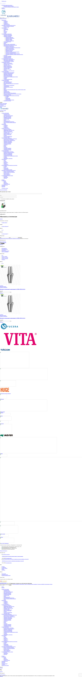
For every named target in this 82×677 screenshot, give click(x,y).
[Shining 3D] (5, 415)
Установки (5, 176)
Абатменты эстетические (10, 40)
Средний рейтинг (5, 249)
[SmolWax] (14, 367)
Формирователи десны (7, 626)
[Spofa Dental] (2, 411)
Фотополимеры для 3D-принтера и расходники (11, 95)
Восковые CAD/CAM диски (8, 608)
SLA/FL (7, 97)
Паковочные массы (7, 92)
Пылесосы (5, 31)
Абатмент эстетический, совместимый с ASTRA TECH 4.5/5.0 (12, 289)
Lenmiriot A (5, 21)
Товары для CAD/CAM (5, 62)
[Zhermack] (2, 399)
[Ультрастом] (5, 393)
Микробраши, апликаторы (8, 158)
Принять (1, 676)
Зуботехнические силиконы (8, 115)
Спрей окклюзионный (7, 94)
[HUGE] (4, 392)
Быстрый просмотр (3, 286)
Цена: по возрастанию (5, 250)
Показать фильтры (3, 241)
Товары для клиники (5, 71)
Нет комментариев (9, 558)
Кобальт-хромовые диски (8, 66)
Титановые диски (7, 68)
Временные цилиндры (9, 50)
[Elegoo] (1, 537)
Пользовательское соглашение (9, 6)
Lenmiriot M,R (6, 23)
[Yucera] (9, 329)
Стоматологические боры (8, 79)
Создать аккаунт (2, 674)
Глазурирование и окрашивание (9, 85)
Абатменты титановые (7, 36)
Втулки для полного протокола (9, 26)
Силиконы (5, 77)
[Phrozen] (5, 420)
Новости (5, 182)
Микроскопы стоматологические (9, 59)
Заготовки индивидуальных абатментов (10, 138)
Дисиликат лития (6, 64)
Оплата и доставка (7, 660)
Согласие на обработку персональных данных (44, 584)
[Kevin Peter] (3, 456)
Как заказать (6, 183)
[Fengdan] (4, 536)
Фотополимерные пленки (8, 169)
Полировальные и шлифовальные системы (11, 76)
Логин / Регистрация (5, 665)
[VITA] (20, 347)
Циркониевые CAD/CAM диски (9, 70)
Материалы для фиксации (8, 74)
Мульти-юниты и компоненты (9, 139)
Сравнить (3, 664)
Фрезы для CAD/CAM (7, 134)
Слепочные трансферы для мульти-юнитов (13, 53)
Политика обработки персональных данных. (20, 584)
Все (2, 255)
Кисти (5, 88)
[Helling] (7, 524)
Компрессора (6, 29)
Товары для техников (5, 80)
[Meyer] (6, 436)
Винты (5, 43)
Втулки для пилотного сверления (9, 172)
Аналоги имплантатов (7, 41)
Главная (1, 238)
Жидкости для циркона (7, 65)
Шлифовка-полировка (7, 117)
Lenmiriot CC (6, 602)
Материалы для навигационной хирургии (9, 25)
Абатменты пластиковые (8, 34)
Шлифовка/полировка (7, 100)
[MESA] (24, 379)
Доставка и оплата (5, 574)
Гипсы (5, 84)
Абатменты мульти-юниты (10, 38)
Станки (5, 33)
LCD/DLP (7, 96)
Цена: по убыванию (5, 251)
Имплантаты (4, 20)
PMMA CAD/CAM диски (8, 607)
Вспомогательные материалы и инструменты (11, 83)
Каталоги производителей (6, 575)
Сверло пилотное (6, 174)
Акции (5, 181)
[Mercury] (28, 452)
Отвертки (5, 90)
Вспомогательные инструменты (9, 72)
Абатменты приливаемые (8, 35)
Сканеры (5, 32)
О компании (4, 567)
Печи (5, 30)
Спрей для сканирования (8, 67)
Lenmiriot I (5, 22)
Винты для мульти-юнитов (10, 49)
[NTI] (2, 423)
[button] (1, 293)
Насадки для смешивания (8, 154)
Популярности (4, 248)
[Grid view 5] (3, 243)
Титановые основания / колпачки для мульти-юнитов (14, 54)
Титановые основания (7, 625)
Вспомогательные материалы (8, 73)
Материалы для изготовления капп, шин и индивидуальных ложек (15, 89)
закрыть (1, 671)
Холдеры (5, 135)
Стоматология (6, 168)
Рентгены (5, 178)
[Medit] (1, 453)
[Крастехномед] (3, 398)
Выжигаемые (8, 98)
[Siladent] (1, 412)
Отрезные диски (6, 91)
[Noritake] (6, 433)
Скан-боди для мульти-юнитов (11, 52)
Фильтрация (20, 237)
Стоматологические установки (9, 61)
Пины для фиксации (7, 173)
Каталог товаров (4, 568)
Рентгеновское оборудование (8, 60)
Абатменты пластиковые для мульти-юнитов (13, 47)
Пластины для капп (7, 114)
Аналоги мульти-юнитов (10, 48)
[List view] (0, 243)
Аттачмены (5, 42)
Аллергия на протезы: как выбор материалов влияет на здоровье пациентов (12, 556)
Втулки (5, 146)
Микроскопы (6, 177)
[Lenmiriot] (8, 386)
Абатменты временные (9, 37)
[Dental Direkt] (7, 542)
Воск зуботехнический (7, 82)
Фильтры (1, 244)
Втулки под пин (6, 27)
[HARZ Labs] (9, 533)
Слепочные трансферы (7, 56)
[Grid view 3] (1, 243)
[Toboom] (5, 351)
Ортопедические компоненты (8, 238)
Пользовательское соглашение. (32, 584)
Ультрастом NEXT (7, 24)
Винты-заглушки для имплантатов (9, 44)
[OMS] (4, 422)
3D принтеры (6, 28)
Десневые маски (6, 86)
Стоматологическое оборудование (7, 58)
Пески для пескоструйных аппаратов (10, 122)
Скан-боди (5, 55)
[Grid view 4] (2, 243)
